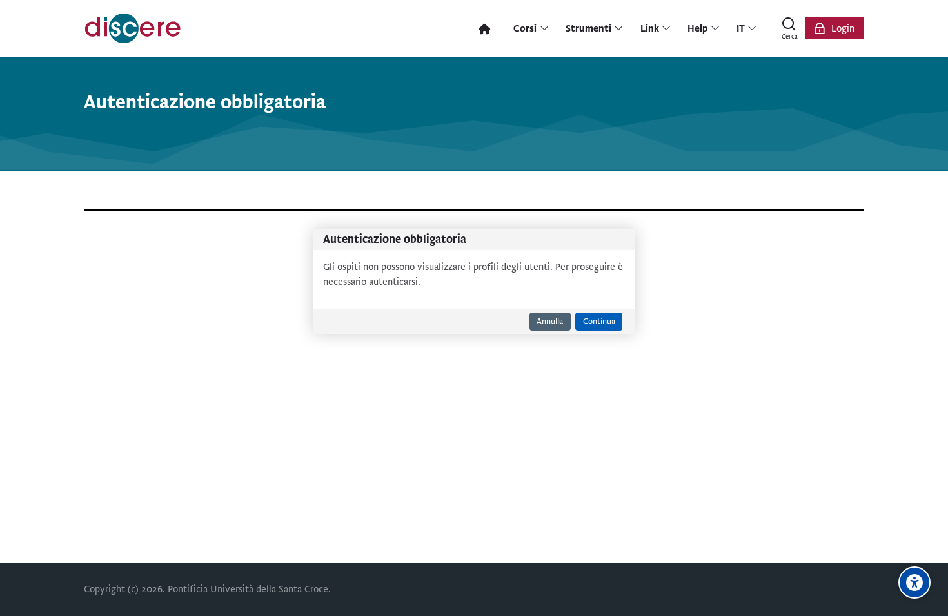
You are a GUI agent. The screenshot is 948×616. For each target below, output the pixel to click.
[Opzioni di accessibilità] (914, 582)
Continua (599, 321)
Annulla (550, 321)
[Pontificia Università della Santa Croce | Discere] (133, 28)
